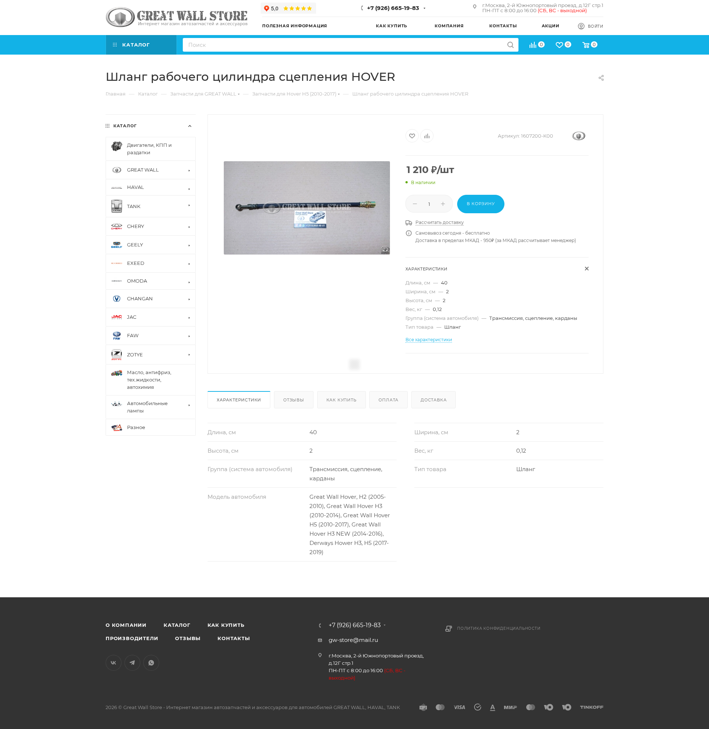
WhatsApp (151, 663)
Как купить (341, 399)
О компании (126, 625)
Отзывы (293, 399)
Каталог (177, 625)
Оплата (388, 399)
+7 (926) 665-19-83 (393, 7)
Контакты (234, 638)
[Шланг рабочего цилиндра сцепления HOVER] (307, 208)
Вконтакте (113, 663)
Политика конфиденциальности (499, 628)
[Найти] (510, 45)
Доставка (433, 399)
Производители (132, 638)
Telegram (132, 663)
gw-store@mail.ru (353, 639)
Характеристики (239, 399)
